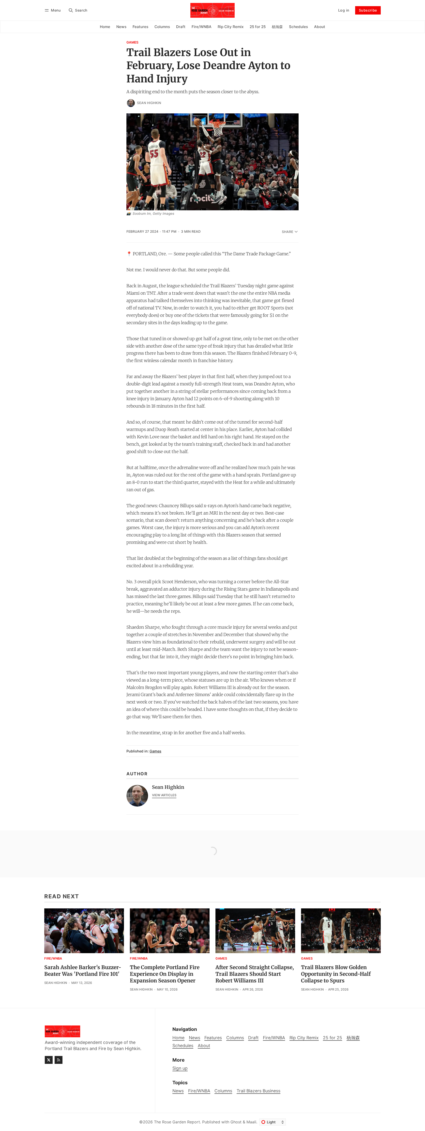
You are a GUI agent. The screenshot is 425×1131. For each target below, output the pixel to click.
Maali (251, 1121)
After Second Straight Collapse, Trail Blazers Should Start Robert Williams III (254, 974)
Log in (343, 10)
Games (132, 42)
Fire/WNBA (53, 958)
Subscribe (368, 10)
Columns (223, 1090)
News (178, 1090)
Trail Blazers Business (258, 1090)
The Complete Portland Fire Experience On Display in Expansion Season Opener (164, 974)
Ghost (236, 1121)
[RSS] (58, 1060)
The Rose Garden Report (177, 1121)
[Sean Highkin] (130, 103)
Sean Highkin (149, 103)
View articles (164, 795)
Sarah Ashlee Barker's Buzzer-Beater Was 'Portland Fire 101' (82, 970)
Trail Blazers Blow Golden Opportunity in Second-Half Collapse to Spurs (336, 974)
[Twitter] (49, 1060)
